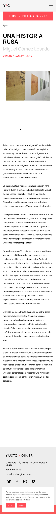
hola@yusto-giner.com (18, 474)
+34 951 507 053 (14, 469)
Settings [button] (27, 500)
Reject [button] (21, 505)
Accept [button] (10, 505)
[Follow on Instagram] (25, 481)
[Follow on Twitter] (9, 481)
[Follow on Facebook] (17, 481)
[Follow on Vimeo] (33, 481)
